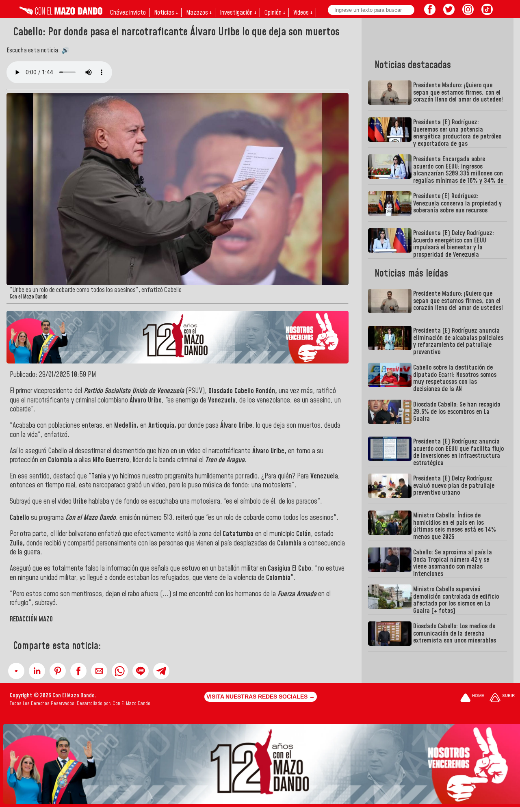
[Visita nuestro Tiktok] (487, 12)
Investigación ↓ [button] (238, 12)
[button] (16, 671)
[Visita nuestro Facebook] (430, 12)
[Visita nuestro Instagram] (468, 12)
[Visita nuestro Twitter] (449, 12)
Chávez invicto (128, 12)
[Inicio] (61, 12)
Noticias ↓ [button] (166, 12)
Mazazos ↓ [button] (199, 12)
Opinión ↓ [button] (274, 12)
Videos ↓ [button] (302, 12)
